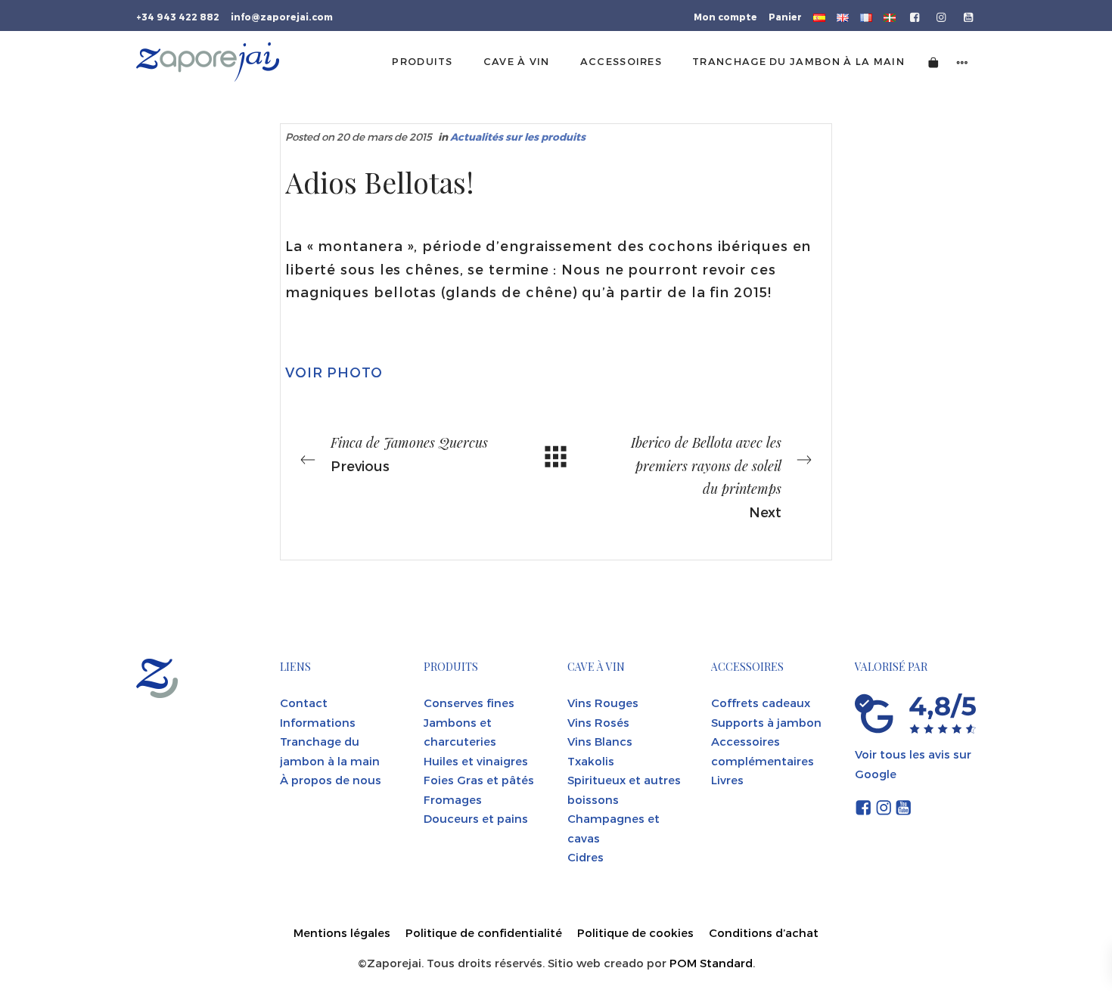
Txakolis (590, 761)
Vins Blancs (599, 741)
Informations (318, 722)
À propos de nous (330, 780)
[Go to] (915, 16)
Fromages (453, 799)
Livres (727, 780)
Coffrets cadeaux (760, 702)
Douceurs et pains (476, 818)
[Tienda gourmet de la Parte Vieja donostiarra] (207, 62)
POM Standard (711, 963)
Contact (304, 702)
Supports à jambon (766, 722)
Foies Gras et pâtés (479, 780)
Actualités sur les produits (518, 136)
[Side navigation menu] (962, 61)
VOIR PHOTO (334, 372)
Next (706, 476)
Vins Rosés (598, 722)
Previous (409, 453)
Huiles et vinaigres (476, 761)
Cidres (585, 857)
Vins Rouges (602, 702)
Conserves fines (469, 702)
